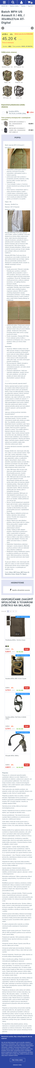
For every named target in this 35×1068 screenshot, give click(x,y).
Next (32, 28)
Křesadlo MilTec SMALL (12, 755)
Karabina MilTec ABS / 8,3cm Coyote (15, 678)
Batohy (23, 6)
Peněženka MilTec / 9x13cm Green (15, 640)
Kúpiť (27, 649)
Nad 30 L (30, 6)
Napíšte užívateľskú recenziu (21, 590)
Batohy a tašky (14, 6)
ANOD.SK (4, 6)
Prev (2, 28)
